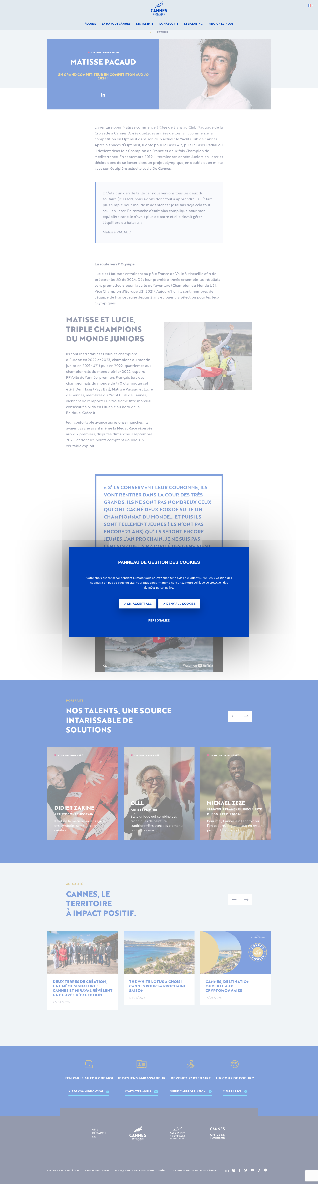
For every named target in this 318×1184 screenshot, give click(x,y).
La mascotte (168, 24)
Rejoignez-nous (221, 24)
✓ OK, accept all (138, 603)
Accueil (90, 24)
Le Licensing (193, 24)
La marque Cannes (116, 24)
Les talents (144, 24)
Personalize (159, 620)
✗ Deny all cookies (179, 603)
